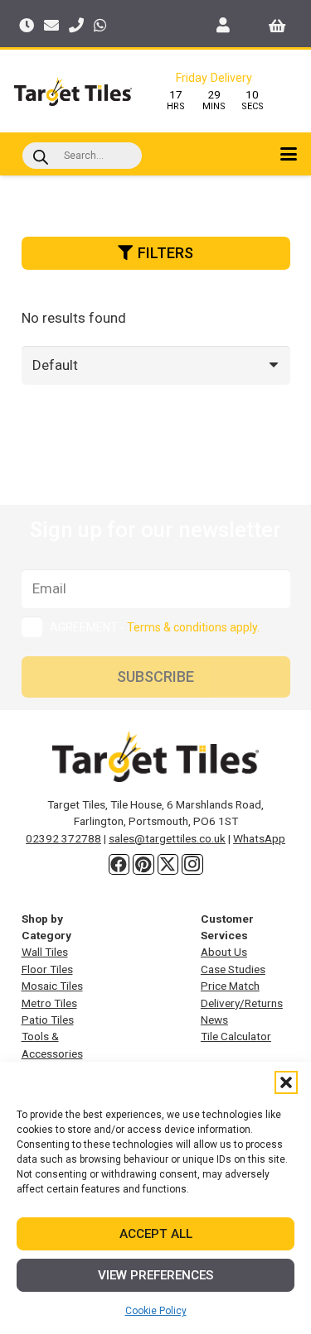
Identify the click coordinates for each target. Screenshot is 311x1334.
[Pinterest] (143, 865)
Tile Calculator (236, 1036)
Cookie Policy (156, 1311)
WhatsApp (259, 838)
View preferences (155, 1275)
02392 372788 (63, 838)
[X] (168, 865)
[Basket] (277, 25)
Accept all (155, 1233)
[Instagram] (192, 865)
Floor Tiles (47, 969)
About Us (224, 951)
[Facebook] (119, 865)
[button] (286, 1082)
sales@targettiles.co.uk (167, 838)
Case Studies (233, 969)
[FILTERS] (156, 275)
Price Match (230, 985)
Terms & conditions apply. (193, 627)
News (214, 1019)
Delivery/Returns (242, 1003)
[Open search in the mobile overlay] (82, 155)
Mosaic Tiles (52, 985)
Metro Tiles (49, 1003)
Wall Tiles (45, 951)
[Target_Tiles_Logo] (73, 91)
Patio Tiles (48, 1019)
